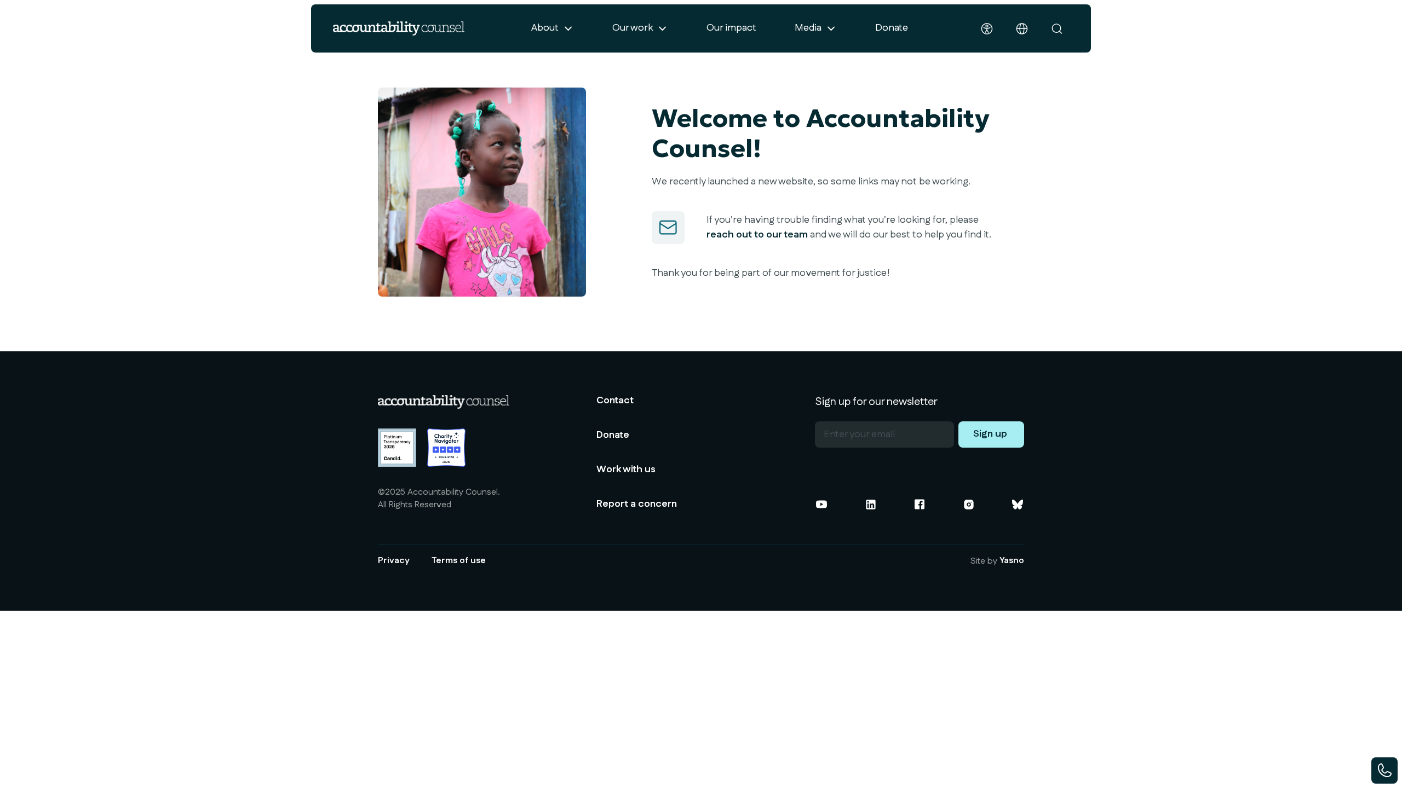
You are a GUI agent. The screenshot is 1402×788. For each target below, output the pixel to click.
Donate (891, 28)
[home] (398, 28)
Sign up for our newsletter (876, 401)
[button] (552, 28)
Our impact (731, 28)
